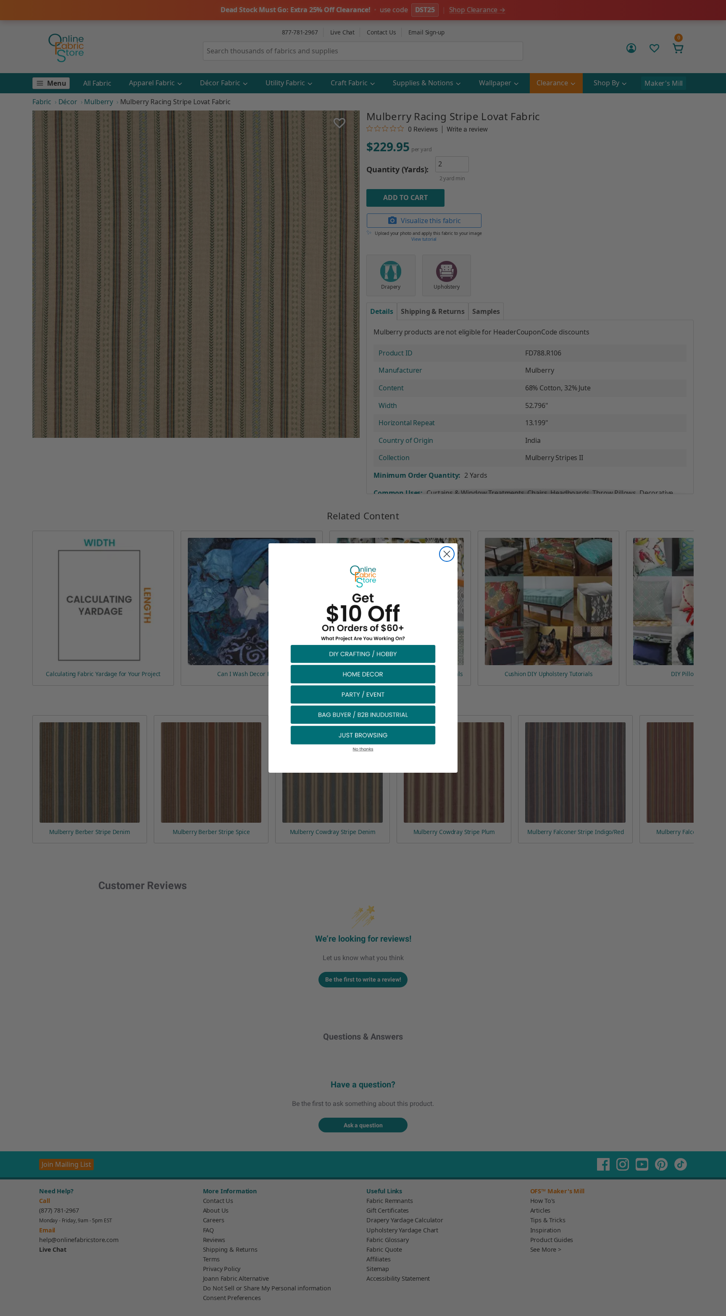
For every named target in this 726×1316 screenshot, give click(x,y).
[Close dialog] (446, 554)
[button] (363, 653)
